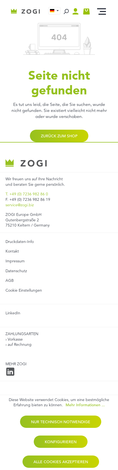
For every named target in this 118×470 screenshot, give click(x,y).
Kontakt (12, 251)
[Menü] (101, 11)
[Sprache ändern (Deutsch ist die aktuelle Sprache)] (54, 10)
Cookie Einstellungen (23, 290)
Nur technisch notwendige (60, 421)
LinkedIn (12, 313)
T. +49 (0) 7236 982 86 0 (26, 194)
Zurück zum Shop (59, 136)
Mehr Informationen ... (85, 405)
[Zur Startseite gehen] (25, 11)
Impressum (15, 261)
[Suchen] (65, 11)
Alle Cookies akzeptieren (60, 461)
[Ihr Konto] (76, 11)
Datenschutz (16, 270)
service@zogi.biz (19, 204)
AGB (9, 280)
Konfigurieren (61, 441)
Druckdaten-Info (19, 241)
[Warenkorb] (86, 11)
